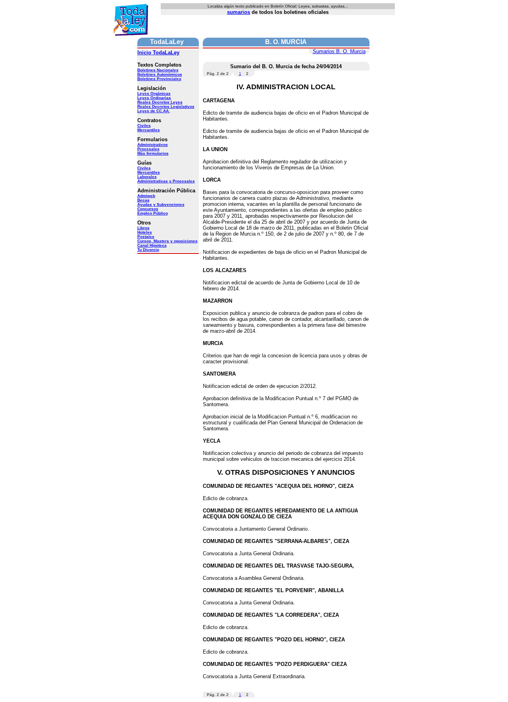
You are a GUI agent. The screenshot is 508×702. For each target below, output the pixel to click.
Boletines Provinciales (159, 79)
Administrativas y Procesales (166, 181)
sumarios (238, 12)
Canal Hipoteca (152, 245)
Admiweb (146, 196)
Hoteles (144, 232)
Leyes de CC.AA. (153, 111)
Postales (145, 236)
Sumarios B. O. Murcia (339, 51)
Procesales (148, 149)
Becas (143, 200)
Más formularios (153, 153)
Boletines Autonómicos (159, 74)
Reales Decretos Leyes (160, 102)
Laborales (147, 177)
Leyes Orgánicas (154, 93)
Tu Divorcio (148, 249)
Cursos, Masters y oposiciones (167, 241)
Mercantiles (148, 130)
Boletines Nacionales (158, 70)
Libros (143, 228)
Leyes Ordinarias (154, 98)
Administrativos (152, 144)
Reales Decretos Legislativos (165, 106)
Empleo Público (152, 213)
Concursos (147, 209)
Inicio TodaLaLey (158, 53)
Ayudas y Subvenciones (161, 204)
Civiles (144, 125)
